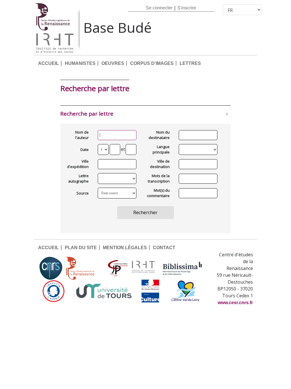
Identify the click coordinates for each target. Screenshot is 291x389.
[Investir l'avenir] (53, 291)
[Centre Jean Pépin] (117, 268)
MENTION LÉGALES (125, 247)
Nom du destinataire (160, 135)
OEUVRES (112, 63)
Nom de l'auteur (82, 135)
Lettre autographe (79, 178)
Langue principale (161, 149)
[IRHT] (143, 268)
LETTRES (190, 63)
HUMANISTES (80, 63)
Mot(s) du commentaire (160, 193)
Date (84, 149)
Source (82, 193)
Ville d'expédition (79, 164)
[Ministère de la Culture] (150, 291)
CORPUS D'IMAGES (152, 63)
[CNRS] (51, 268)
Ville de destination (160, 164)
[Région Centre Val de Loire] (185, 291)
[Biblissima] (182, 268)
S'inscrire (186, 7)
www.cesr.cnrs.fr (235, 302)
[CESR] (84, 268)
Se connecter (159, 7)
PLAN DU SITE (81, 247)
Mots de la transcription (160, 178)
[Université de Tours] (103, 291)
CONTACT (164, 247)
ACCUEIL (48, 63)
